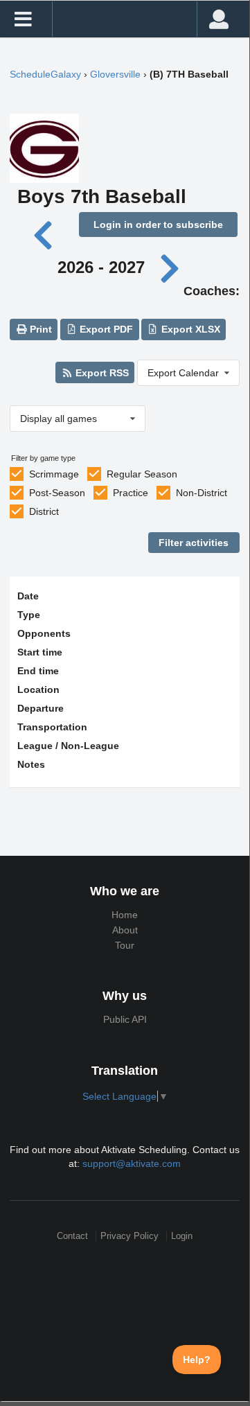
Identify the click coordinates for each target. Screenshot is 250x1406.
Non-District (201, 492)
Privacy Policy (129, 1235)
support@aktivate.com (131, 1163)
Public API (125, 1019)
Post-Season (57, 492)
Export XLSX (189, 329)
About (125, 929)
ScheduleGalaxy (45, 74)
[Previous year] (44, 234)
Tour (124, 945)
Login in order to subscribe (158, 224)
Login (182, 1235)
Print (39, 329)
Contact (72, 1235)
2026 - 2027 (101, 267)
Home (124, 914)
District (44, 511)
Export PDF (105, 329)
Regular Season (142, 474)
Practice (130, 492)
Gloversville (115, 74)
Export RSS (101, 372)
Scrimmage (54, 474)
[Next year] (170, 267)
